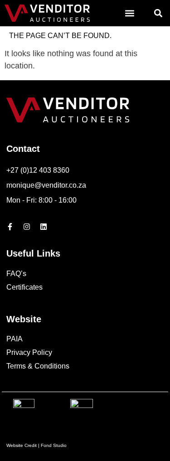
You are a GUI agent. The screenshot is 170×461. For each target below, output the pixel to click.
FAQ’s (16, 273)
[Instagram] (26, 226)
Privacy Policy (29, 352)
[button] (129, 13)
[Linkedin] (43, 226)
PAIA (14, 339)
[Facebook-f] (10, 226)
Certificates (24, 287)
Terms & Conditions (37, 366)
